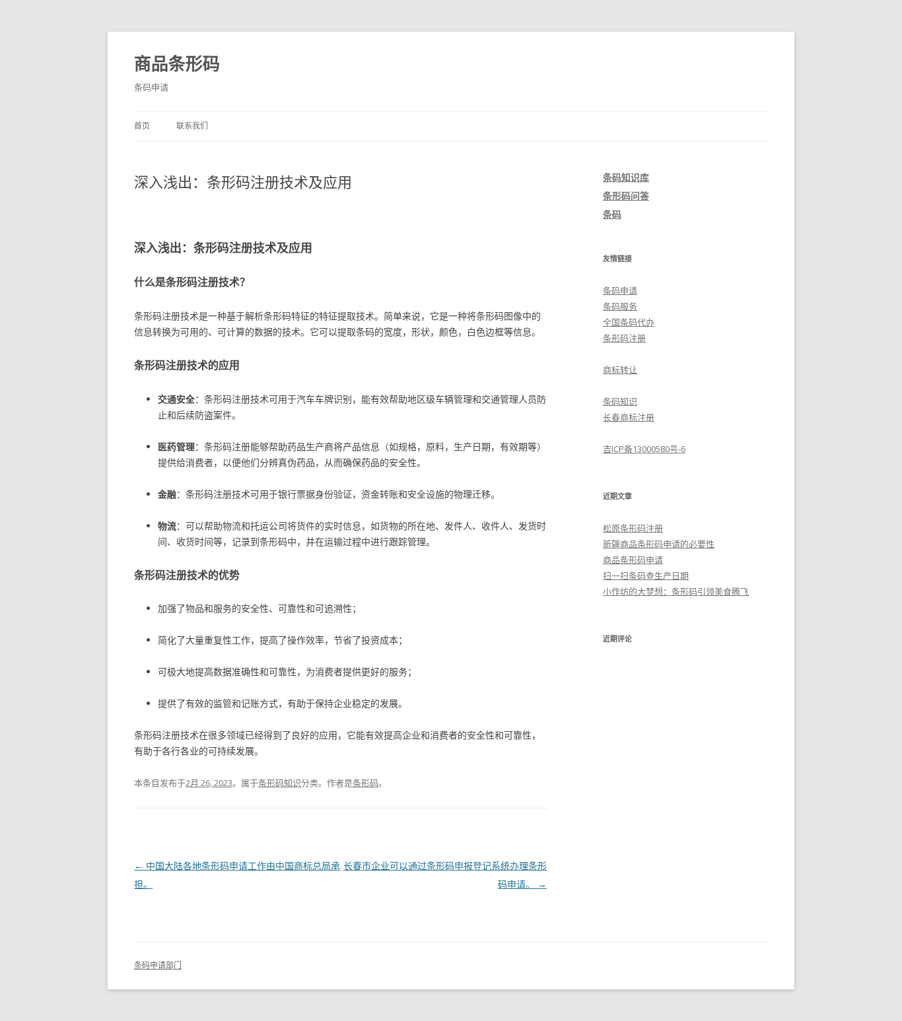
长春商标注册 (628, 417)
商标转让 (620, 370)
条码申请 (620, 290)
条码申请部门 (158, 965)
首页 (142, 125)
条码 (612, 214)
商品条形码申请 (633, 560)
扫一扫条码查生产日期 (646, 575)
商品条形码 (177, 63)
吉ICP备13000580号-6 (644, 449)
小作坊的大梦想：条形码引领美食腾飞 (676, 591)
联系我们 (192, 125)
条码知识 (620, 401)
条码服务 (620, 306)
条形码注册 (624, 338)
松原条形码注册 (633, 528)
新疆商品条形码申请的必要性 (658, 544)
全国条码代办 (628, 322)
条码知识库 (626, 177)
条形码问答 (626, 195)
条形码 (365, 783)
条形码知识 (279, 783)
